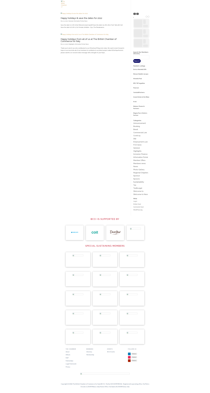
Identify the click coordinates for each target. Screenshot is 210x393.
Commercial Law (140, 132)
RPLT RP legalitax (139, 83)
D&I (134, 139)
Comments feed (138, 207)
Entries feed (137, 204)
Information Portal (79, 21)
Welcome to (138, 191)
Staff (67, 358)
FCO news (137, 145)
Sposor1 (136, 179)
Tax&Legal (137, 188)
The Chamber (116, 5)
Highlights (71, 44)
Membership (90, 355)
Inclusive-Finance (140, 154)
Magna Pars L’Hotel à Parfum (140, 114)
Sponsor (136, 176)
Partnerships (69, 361)
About (67, 352)
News (85, 21)
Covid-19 (136, 136)
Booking (136, 126)
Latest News (105, 5)
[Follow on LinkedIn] (129, 354)
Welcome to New (140, 194)
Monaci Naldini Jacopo (140, 74)
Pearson (136, 88)
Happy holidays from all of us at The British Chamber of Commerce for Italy (88, 40)
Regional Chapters (140, 173)
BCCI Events (111, 352)
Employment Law (140, 142)
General (71, 21)
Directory (89, 352)
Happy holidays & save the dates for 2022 (81, 18)
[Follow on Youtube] (129, 360)
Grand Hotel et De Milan (141, 97)
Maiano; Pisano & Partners (139, 107)
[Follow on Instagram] (129, 357)
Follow (134, 353)
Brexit (135, 129)
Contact (146, 5)
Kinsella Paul (137, 78)
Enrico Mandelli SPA (139, 69)
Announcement (139, 123)
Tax (134, 185)
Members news (139, 163)
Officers (68, 355)
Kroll (134, 101)
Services (136, 5)
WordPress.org (137, 210)
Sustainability (138, 182)
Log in (135, 201)
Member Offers (139, 160)
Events (127, 5)
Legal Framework (71, 364)
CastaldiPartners (139, 92)
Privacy (68, 367)
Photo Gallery (138, 170)
